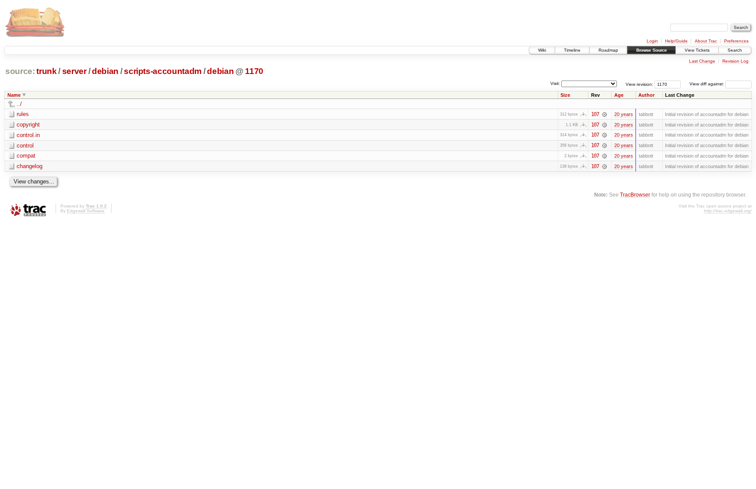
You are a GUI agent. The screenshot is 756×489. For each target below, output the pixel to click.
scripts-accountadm (163, 71)
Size (565, 95)
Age (618, 95)
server (74, 71)
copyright (28, 124)
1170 (254, 71)
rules (23, 114)
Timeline (572, 50)
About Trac (706, 41)
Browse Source (651, 50)
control (25, 145)
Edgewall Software (86, 210)
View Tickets (697, 50)
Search (735, 50)
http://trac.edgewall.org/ (728, 210)
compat (26, 155)
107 (595, 114)
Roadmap (608, 50)
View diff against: (707, 83)
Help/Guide (676, 41)
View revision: (639, 83)
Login (652, 41)
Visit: (555, 83)
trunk (46, 71)
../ (19, 104)
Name (14, 95)
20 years (623, 114)
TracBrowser (635, 194)
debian (105, 71)
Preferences (736, 41)
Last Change (702, 61)
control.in (28, 135)
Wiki (542, 50)
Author (646, 95)
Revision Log (735, 61)
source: (20, 71)
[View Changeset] (604, 114)
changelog (29, 166)
